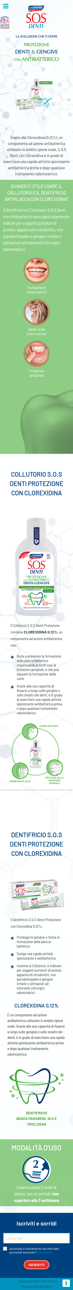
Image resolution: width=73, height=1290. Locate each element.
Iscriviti (37, 1265)
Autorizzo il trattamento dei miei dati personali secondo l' (34, 1250)
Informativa (44, 1252)
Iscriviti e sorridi (36, 1223)
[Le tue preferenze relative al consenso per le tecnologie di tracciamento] (66, 1283)
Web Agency (46, 1286)
